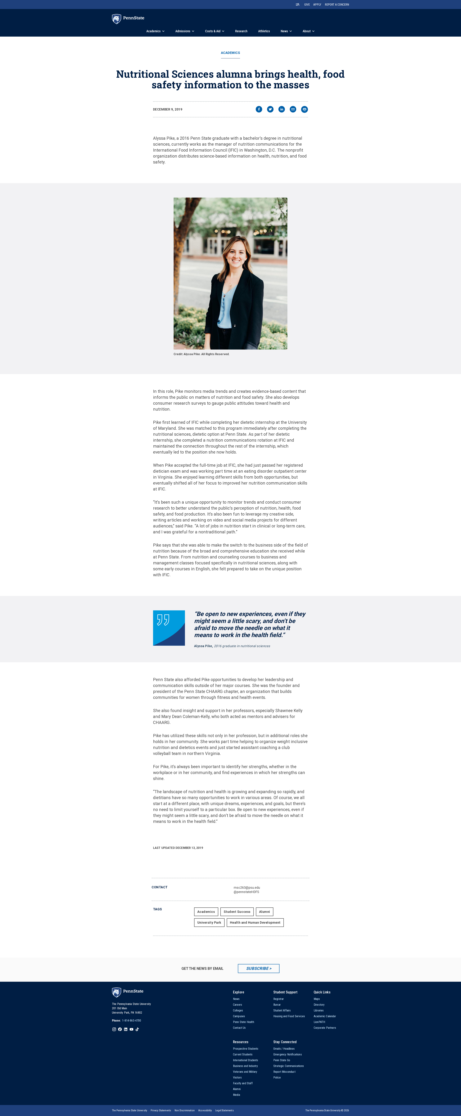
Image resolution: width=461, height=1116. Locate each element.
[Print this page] (304, 109)
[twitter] (270, 109)
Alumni (264, 912)
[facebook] (259, 109)
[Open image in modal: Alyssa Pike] (230, 274)
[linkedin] (281, 109)
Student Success (237, 912)
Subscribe (257, 968)
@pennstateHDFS (246, 892)
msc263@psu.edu (247, 887)
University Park (209, 922)
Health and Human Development (255, 922)
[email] (293, 109)
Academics (230, 53)
